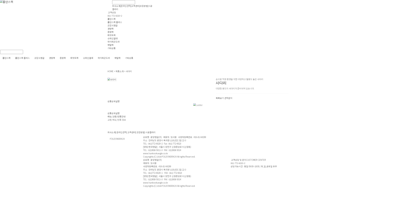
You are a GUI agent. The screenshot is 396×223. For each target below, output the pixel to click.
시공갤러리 (150, 132)
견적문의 (228, 98)
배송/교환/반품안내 (116, 116)
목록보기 (220, 98)
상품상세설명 (114, 101)
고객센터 (135, 5)
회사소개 (116, 5)
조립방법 (144, 5)
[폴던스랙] (110, 4)
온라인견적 (126, 5)
